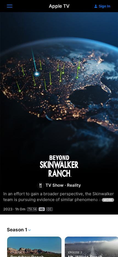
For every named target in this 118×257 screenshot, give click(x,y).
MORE (108, 200)
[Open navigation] (13, 6)
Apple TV (59, 6)
